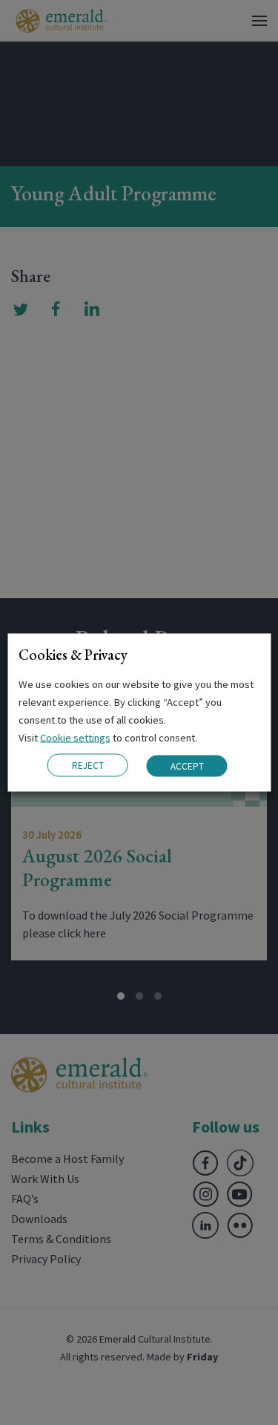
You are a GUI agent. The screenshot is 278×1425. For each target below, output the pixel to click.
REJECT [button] (88, 765)
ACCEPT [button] (187, 765)
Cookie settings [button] (75, 737)
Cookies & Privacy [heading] (73, 654)
